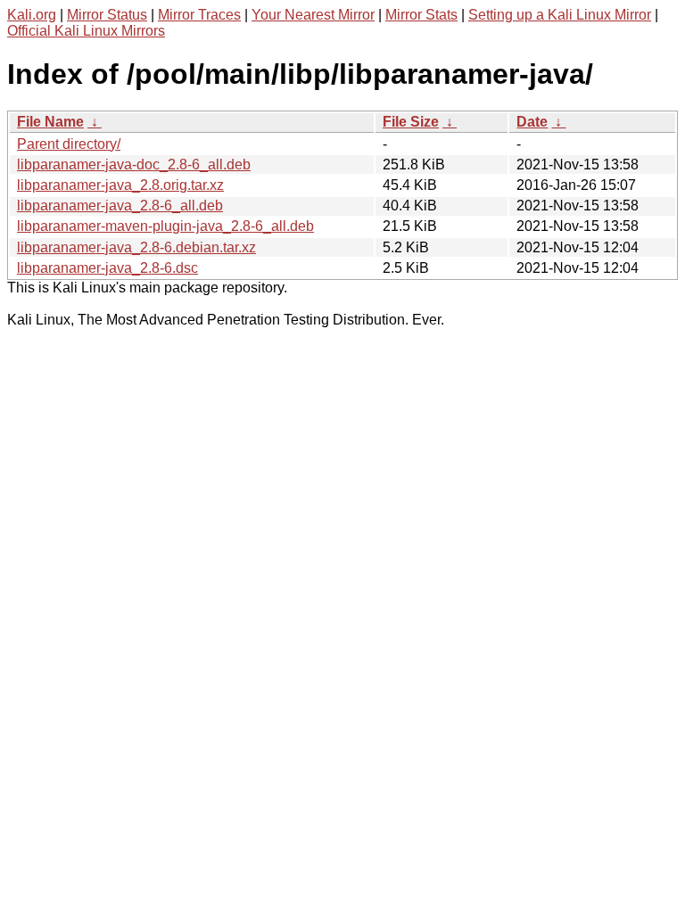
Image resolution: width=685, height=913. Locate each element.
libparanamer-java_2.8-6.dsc (107, 268)
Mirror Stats (421, 14)
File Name (50, 121)
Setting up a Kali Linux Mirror (559, 14)
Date (532, 121)
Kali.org (31, 14)
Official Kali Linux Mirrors (86, 30)
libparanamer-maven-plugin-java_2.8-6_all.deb (165, 226)
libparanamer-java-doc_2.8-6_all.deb (134, 164)
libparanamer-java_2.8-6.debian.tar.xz (136, 247)
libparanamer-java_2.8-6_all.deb (120, 205)
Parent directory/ (68, 144)
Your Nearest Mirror (313, 14)
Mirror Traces (199, 14)
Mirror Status (107, 14)
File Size (411, 121)
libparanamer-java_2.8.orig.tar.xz (120, 185)
